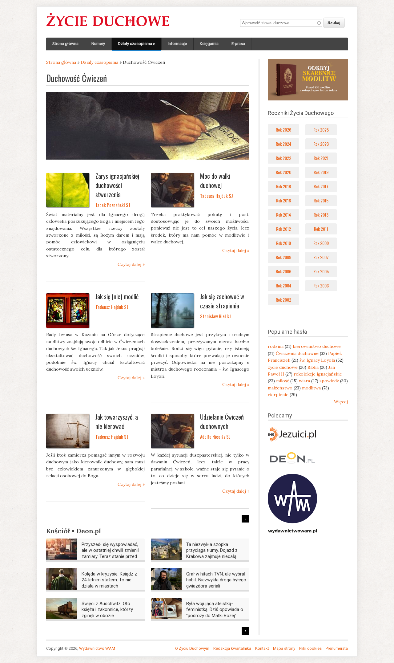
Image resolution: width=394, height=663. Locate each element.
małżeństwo (280, 388)
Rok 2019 (321, 172)
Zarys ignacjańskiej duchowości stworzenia (117, 185)
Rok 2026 (283, 129)
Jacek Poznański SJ (112, 204)
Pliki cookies (310, 648)
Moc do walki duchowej (215, 180)
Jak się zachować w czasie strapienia (222, 301)
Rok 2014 (283, 214)
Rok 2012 (283, 229)
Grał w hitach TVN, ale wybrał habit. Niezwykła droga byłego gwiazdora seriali (216, 580)
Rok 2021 (321, 158)
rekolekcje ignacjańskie (318, 374)
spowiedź (329, 381)
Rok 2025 (321, 129)
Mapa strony (284, 648)
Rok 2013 (321, 214)
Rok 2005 (321, 271)
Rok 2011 (321, 229)
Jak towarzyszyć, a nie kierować (116, 421)
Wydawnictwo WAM (97, 648)
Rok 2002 (283, 299)
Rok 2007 (321, 257)
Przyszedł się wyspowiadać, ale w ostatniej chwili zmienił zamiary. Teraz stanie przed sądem (110, 553)
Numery (98, 43)
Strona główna (65, 43)
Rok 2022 (283, 158)
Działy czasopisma (136, 43)
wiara (304, 381)
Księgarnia (209, 43)
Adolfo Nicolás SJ (215, 436)
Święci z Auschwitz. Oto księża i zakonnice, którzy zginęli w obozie (107, 609)
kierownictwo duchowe (317, 346)
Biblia (313, 367)
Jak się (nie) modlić (117, 296)
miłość (282, 381)
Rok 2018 (283, 186)
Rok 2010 (283, 243)
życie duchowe (283, 367)
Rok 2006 (283, 271)
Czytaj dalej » (131, 264)
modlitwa (311, 388)
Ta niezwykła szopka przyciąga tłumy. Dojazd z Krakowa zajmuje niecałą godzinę (212, 553)
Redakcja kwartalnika (232, 648)
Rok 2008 (283, 257)
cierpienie (278, 394)
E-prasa (238, 43)
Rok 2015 (321, 200)
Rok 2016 (283, 200)
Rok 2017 (321, 186)
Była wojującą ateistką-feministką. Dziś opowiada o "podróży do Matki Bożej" (214, 609)
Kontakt (262, 648)
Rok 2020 (283, 172)
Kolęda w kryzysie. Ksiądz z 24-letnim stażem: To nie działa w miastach (109, 580)
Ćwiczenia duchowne (297, 353)
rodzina (275, 346)
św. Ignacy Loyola (317, 360)
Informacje (177, 43)
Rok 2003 (321, 285)
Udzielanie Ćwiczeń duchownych (222, 421)
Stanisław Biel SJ (215, 316)
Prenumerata (337, 648)
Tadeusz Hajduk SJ (216, 195)
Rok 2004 (283, 285)
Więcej (341, 402)
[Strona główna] (107, 26)
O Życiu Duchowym (192, 648)
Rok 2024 (283, 143)
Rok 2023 (321, 143)
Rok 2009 (321, 243)
